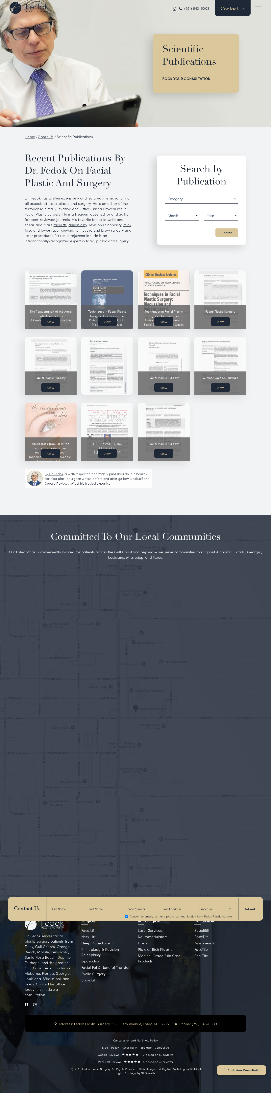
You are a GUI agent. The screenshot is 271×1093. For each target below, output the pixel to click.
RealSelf (136, 478)
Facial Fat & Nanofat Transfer (105, 967)
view (50, 321)
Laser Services (150, 930)
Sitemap (146, 1047)
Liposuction (90, 960)
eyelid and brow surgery (103, 230)
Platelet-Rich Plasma (155, 949)
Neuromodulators (152, 936)
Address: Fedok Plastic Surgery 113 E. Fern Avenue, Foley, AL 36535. (114, 1023)
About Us (45, 136)
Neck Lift (88, 936)
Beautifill (201, 930)
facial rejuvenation (75, 235)
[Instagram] (37, 1003)
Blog (105, 1047)
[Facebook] (29, 1003)
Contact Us (27, 909)
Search (227, 232)
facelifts (60, 224)
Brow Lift (88, 979)
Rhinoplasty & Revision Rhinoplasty (100, 952)
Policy (115, 1047)
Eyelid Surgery (93, 973)
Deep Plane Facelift (97, 942)
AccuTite (201, 955)
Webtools (196, 1069)
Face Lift (88, 930)
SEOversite (148, 1073)
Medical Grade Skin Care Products (159, 958)
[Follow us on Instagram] (174, 8)
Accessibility (130, 1047)
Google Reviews (57, 483)
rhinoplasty (77, 224)
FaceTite (201, 949)
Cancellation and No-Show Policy (135, 1040)
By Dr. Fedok (54, 474)
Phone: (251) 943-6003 (198, 1023)
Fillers (142, 942)
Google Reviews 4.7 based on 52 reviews (135, 1055)
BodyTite (201, 936)
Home (30, 136)
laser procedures (39, 235)
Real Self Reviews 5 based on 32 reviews (135, 1062)
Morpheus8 (204, 942)
